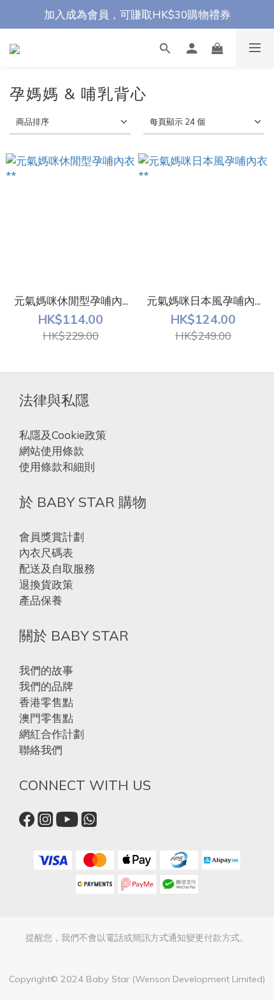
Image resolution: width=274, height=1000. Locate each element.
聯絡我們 (40, 749)
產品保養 (40, 600)
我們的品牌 (46, 686)
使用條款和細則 (57, 466)
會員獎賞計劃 (51, 536)
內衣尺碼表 (46, 552)
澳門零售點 (46, 718)
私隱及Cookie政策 (62, 434)
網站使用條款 (51, 450)
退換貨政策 (46, 584)
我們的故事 (46, 670)
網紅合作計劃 (51, 733)
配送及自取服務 (57, 568)
